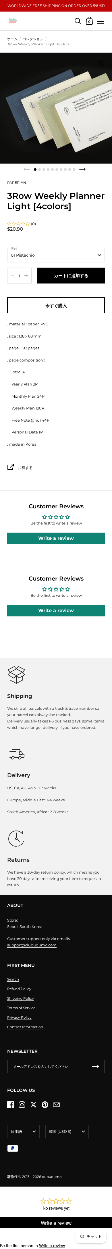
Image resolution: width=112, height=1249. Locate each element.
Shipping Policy (20, 998)
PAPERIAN (16, 182)
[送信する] (95, 1066)
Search (13, 979)
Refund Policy (19, 989)
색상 (14, 249)
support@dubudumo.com (32, 945)
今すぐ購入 (56, 305)
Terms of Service (21, 1008)
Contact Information (25, 1027)
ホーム (12, 39)
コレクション (33, 39)
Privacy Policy (19, 1017)
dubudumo (52, 1176)
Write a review (56, 538)
